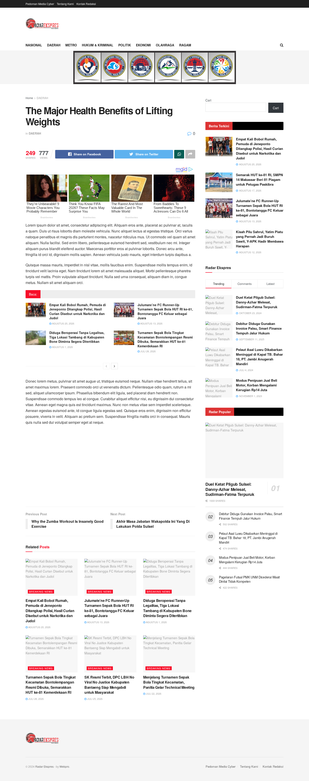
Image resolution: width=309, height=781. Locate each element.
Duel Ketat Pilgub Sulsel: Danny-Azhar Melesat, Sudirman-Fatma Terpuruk (256, 302)
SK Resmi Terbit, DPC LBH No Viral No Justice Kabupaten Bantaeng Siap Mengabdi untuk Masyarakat (109, 684)
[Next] (114, 366)
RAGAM (185, 45)
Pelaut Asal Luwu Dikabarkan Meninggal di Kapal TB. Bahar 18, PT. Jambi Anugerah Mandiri (259, 356)
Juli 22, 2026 (153, 693)
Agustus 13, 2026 (151, 323)
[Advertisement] (110, 468)
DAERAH (53, 45)
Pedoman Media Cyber (40, 4)
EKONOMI (143, 45)
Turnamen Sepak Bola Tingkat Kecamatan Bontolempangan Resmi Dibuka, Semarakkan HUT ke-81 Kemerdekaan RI (165, 339)
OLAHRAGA (165, 45)
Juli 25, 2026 (94, 699)
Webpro (64, 766)
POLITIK (124, 45)
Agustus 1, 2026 (62, 347)
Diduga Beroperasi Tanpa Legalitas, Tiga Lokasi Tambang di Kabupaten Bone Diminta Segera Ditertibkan (77, 337)
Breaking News (41, 591)
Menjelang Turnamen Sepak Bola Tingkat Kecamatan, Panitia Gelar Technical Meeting (169, 682)
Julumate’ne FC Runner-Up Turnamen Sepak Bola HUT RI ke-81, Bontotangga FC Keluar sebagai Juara (165, 311)
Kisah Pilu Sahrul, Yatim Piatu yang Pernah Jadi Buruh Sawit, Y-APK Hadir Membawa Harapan (259, 238)
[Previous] (106, 366)
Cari (208, 100)
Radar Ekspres (44, 766)
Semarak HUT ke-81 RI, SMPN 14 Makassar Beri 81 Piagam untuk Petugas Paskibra (259, 179)
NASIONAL (34, 45)
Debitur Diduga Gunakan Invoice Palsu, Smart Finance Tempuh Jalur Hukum (259, 328)
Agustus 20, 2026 (62, 323)
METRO (71, 45)
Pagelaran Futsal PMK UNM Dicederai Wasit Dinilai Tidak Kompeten (249, 579)
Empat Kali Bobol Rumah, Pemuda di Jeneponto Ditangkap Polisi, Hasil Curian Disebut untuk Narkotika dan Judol (77, 311)
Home (29, 98)
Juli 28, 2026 (148, 351)
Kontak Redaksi (86, 4)
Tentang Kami (65, 4)
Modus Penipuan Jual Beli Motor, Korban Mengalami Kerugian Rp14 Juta (256, 385)
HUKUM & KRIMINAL (97, 45)
